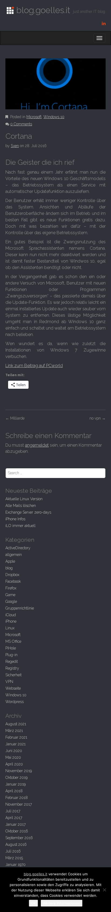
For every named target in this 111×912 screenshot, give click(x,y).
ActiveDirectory (17, 548)
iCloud (10, 615)
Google (11, 601)
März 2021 (14, 730)
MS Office (13, 641)
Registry (12, 668)
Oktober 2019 (16, 777)
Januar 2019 (15, 784)
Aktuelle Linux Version (24, 499)
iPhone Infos (15, 519)
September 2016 (19, 838)
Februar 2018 (16, 797)
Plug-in (11, 655)
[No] (104, 889)
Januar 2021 (15, 744)
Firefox (10, 588)
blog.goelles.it (35, 874)
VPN (9, 681)
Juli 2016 (13, 851)
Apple (10, 561)
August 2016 (16, 844)
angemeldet (37, 445)
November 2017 (18, 804)
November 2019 (18, 771)
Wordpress (14, 702)
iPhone (10, 621)
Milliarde (15, 418)
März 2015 (14, 858)
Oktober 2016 (16, 831)
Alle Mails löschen (20, 505)
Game (10, 595)
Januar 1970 (15, 864)
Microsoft (33, 117)
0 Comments (21, 124)
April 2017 (13, 818)
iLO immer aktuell (20, 526)
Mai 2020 (13, 757)
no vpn (97, 418)
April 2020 (14, 764)
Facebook (13, 581)
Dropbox (12, 575)
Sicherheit (13, 675)
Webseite (13, 688)
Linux (10, 628)
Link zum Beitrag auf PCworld (34, 365)
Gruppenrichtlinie (19, 608)
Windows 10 (53, 117)
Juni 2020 (13, 751)
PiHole (10, 648)
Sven (15, 146)
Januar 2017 (15, 824)
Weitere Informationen (61, 903)
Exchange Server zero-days (28, 512)
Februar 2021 (16, 737)
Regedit (11, 661)
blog (9, 568)
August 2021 (15, 724)
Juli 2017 (12, 811)
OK (33, 903)
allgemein (13, 554)
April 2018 (14, 791)
